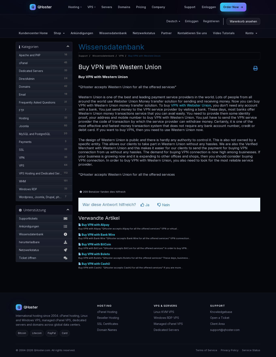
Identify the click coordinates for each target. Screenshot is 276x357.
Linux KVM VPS (164, 312)
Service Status (251, 350)
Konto (250, 33)
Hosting (75, 7)
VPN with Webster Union (191, 105)
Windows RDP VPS (166, 317)
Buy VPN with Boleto (95, 254)
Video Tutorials (224, 33)
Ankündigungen (82, 33)
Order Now (233, 7)
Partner (166, 33)
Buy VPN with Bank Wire (98, 234)
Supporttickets (28, 218)
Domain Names (107, 330)
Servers (106, 7)
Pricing (141, 7)
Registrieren (211, 21)
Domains (124, 7)
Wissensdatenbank (113, 33)
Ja (146, 205)
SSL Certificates (107, 323)
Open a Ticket (219, 317)
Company (158, 7)
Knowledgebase (221, 312)
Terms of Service (206, 350)
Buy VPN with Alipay (95, 224)
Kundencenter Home (33, 33)
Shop (58, 33)
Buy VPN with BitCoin (96, 244)
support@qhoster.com (225, 330)
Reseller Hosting (108, 317)
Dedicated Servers (166, 330)
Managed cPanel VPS (168, 323)
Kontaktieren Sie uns (192, 33)
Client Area (217, 323)
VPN (121, 55)
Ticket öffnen (27, 258)
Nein (165, 205)
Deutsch (172, 21)
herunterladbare (29, 242)
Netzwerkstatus (144, 33)
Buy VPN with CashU (95, 263)
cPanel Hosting (107, 312)
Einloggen (209, 7)
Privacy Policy (229, 350)
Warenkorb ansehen (243, 21)
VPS (91, 7)
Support (189, 7)
